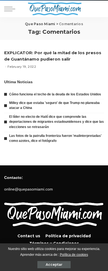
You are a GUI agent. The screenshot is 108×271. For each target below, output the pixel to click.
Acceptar (54, 264)
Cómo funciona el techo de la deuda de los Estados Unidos (55, 94)
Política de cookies (74, 255)
